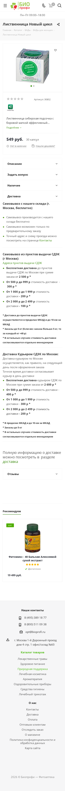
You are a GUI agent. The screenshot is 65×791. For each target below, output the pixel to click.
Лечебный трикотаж (32, 694)
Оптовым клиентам (33, 724)
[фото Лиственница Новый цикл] (32, 66)
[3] (15, 99)
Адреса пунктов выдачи (19, 263)
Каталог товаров (32, 652)
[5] (22, 99)
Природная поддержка (33, 669)
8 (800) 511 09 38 (35, 624)
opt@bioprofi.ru (35, 632)
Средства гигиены (32, 689)
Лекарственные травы (32, 659)
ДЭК (39, 263)
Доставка (32, 714)
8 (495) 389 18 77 (35, 617)
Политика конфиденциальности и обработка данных (32, 741)
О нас (32, 703)
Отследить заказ (32, 729)
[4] (18, 99)
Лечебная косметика (32, 674)
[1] (8, 99)
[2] (12, 99)
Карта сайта (32, 748)
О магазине (32, 734)
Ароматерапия (32, 679)
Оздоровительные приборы (32, 684)
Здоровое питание (32, 664)
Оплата (32, 719)
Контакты (45, 240)
